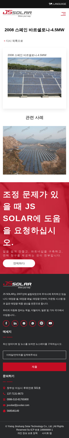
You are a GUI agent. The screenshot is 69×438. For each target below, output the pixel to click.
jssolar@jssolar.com (18, 405)
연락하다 (19, 263)
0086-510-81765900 (18, 399)
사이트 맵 (47, 433)
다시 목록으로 (13, 40)
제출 (34, 366)
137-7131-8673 (15, 393)
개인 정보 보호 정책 (27, 433)
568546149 (13, 410)
